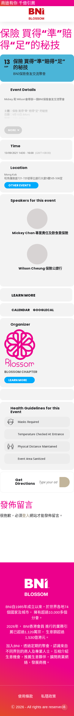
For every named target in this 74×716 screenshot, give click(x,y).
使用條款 (25, 696)
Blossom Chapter (20, 371)
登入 (26, 516)
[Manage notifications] (64, 707)
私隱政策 (48, 696)
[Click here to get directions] (64, 482)
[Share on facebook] (20, 394)
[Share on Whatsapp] (36, 394)
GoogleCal (43, 310)
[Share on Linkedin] (28, 394)
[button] (6, 13)
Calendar (21, 310)
